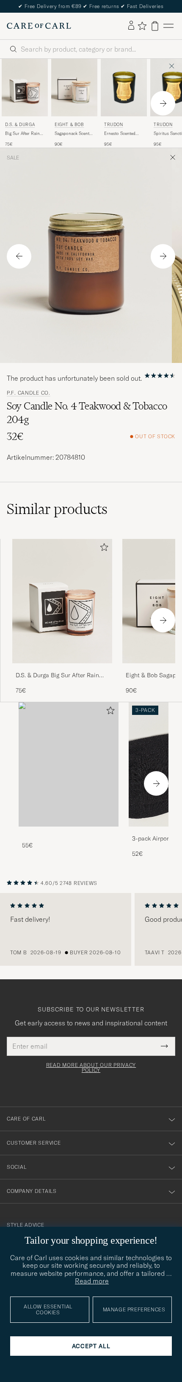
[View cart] (155, 26)
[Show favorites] (142, 26)
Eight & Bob (69, 124)
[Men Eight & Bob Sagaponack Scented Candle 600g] (74, 87)
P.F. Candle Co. (28, 393)
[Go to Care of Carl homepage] (39, 25)
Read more (92, 1281)
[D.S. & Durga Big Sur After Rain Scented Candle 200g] (62, 669)
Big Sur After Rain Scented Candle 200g (22, 134)
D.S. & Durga (20, 124)
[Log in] (131, 26)
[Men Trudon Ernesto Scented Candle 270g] (124, 87)
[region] (91, 929)
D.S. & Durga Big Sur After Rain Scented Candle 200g (57, 675)
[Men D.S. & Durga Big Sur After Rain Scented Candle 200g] (25, 87)
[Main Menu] (168, 26)
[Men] (69, 764)
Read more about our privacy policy (91, 1068)
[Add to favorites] (102, 549)
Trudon (113, 124)
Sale (13, 158)
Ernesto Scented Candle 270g (119, 134)
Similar (57, 509)
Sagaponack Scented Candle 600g (74, 134)
